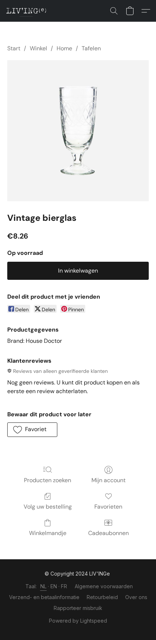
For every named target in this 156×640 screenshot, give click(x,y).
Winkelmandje (47, 533)
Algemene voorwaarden (104, 586)
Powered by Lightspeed (78, 621)
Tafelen (91, 48)
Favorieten (108, 506)
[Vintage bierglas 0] (78, 130)
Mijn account (108, 480)
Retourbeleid (102, 597)
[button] (27, 11)
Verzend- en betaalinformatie (44, 597)
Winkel (38, 48)
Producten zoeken (47, 480)
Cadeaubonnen (108, 533)
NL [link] (43, 586)
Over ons (136, 597)
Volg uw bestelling (48, 506)
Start (13, 48)
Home (64, 48)
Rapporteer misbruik (78, 608)
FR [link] (64, 586)
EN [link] (53, 586)
